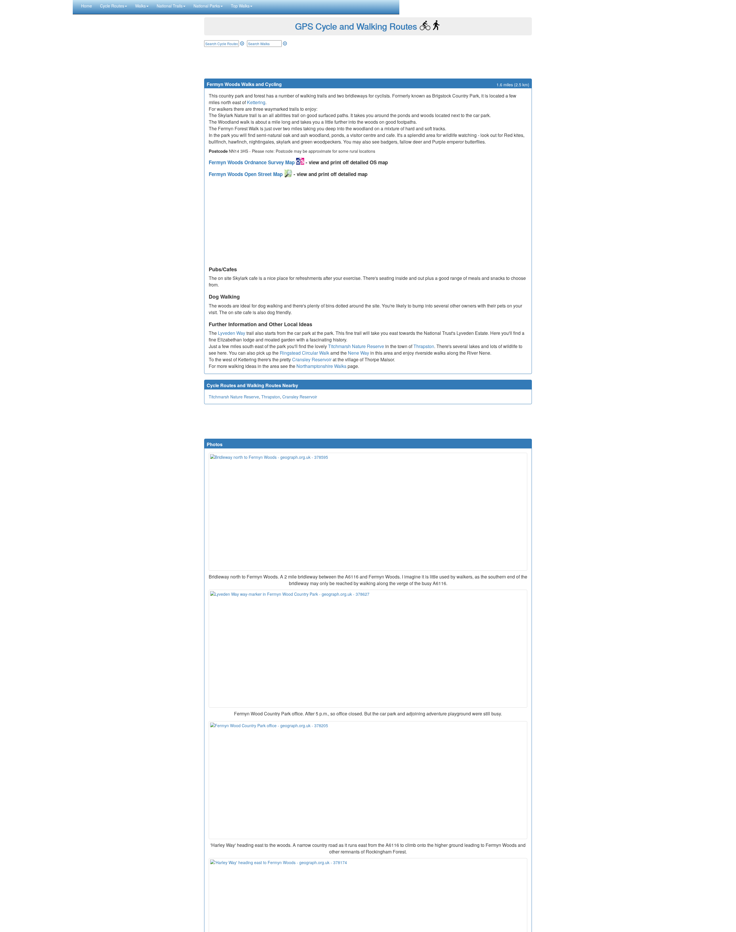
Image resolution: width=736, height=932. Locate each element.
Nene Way (358, 353)
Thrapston (423, 346)
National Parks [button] (206, 6)
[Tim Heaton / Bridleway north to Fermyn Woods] (368, 511)
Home (86, 6)
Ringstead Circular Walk (304, 353)
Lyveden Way (231, 333)
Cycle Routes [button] (112, 6)
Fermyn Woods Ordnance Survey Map (252, 162)
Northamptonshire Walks (321, 366)
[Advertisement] (368, 63)
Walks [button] (140, 6)
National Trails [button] (170, 6)
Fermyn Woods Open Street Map (246, 174)
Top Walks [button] (240, 6)
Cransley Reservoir (311, 359)
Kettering (256, 102)
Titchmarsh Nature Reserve (356, 346)
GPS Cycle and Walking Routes (356, 26)
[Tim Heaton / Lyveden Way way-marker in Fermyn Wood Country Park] (368, 648)
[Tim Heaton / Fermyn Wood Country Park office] (368, 780)
